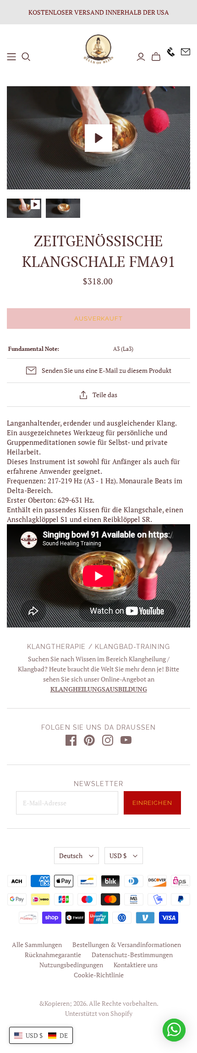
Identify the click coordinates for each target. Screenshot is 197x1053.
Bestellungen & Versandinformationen (126, 944)
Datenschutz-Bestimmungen (132, 954)
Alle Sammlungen (37, 944)
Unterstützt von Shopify (98, 1013)
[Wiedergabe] (98, 138)
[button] (41, 1035)
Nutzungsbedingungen (71, 964)
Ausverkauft (98, 318)
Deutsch (70, 855)
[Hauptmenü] (11, 56)
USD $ (117, 855)
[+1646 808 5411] (168, 56)
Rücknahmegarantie (53, 954)
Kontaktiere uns (136, 964)
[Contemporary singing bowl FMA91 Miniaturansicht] (24, 208)
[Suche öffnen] (26, 56)
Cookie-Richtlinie (99, 974)
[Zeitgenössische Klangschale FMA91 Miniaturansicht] (63, 208)
